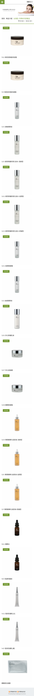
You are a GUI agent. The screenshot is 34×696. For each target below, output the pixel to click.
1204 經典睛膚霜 (7, 266)
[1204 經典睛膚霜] (17, 249)
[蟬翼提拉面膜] (17, 666)
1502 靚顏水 (6, 544)
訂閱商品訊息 (21, 691)
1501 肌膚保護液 (7, 579)
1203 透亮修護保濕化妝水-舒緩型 (13, 231)
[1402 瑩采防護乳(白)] (17, 597)
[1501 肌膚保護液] (17, 562)
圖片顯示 (29, 21)
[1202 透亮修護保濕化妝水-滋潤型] (17, 180)
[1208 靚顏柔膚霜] (17, 388)
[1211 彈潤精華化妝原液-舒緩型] (17, 493)
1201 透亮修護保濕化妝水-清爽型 (12, 162)
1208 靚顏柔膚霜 (7, 405)
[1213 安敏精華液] (17, 110)
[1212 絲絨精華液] (17, 284)
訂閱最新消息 (13, 691)
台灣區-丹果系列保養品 (22, 19)
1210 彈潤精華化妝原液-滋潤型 (12, 475)
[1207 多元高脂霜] (17, 353)
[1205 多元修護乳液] (17, 319)
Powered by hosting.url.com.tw (17, 693)
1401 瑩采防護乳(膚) (8, 648)
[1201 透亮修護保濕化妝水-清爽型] (17, 145)
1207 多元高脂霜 (7, 370)
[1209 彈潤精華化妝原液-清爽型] (17, 423)
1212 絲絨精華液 (7, 301)
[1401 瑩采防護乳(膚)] (17, 632)
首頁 (3, 19)
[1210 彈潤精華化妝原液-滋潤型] (17, 458)
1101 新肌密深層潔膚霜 (9, 92)
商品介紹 (9, 19)
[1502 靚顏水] (17, 527)
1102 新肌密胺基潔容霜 (9, 57)
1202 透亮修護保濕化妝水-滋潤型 (13, 196)
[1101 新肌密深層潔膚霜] (17, 75)
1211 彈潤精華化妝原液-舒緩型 (11, 509)
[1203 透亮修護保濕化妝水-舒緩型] (17, 214)
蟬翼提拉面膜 (6, 683)
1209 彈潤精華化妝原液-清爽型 (12, 440)
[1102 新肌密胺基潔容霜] (17, 40)
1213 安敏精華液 (7, 127)
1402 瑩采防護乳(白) (8, 614)
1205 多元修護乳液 (8, 335)
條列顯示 (22, 21)
